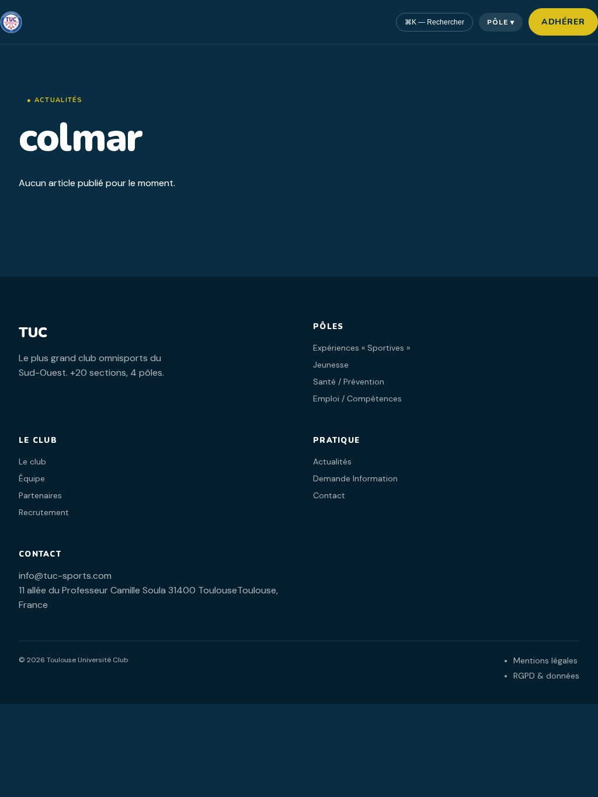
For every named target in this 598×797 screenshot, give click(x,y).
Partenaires (40, 495)
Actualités (332, 461)
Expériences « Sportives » (361, 347)
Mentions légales (545, 660)
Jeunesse (331, 364)
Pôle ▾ (500, 22)
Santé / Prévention (348, 381)
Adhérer (563, 21)
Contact (329, 495)
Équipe (32, 478)
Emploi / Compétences (357, 398)
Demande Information (355, 478)
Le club (32, 461)
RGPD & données (546, 675)
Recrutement (44, 512)
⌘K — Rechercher (434, 22)
